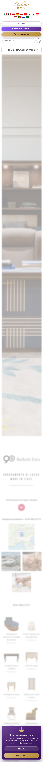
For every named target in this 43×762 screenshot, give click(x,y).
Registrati (21, 755)
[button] (21, 534)
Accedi (21, 749)
